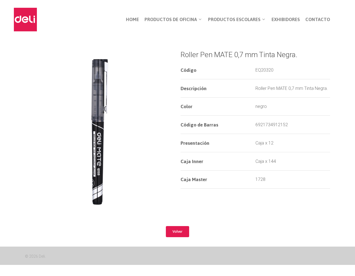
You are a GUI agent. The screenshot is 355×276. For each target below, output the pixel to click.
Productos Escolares (234, 19)
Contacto (317, 19)
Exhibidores (286, 19)
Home (132, 19)
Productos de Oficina (170, 19)
